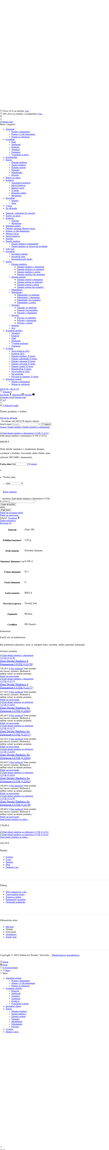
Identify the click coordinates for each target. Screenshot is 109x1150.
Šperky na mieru (13, 177)
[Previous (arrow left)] (1, 1149)
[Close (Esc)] (1, 1146)
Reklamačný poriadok (15, 899)
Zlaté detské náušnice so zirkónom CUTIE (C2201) (15, 779)
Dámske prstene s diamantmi (30, 279)
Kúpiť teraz (5, 510)
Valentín (15, 221)
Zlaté (13, 142)
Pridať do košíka (8, 504)
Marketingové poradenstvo (65, 955)
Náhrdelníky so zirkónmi (28, 295)
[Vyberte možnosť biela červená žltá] (14, 483)
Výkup (9, 206)
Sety (13, 328)
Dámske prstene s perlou (28, 284)
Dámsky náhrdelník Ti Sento (24, 359)
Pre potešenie (17, 374)
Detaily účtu (11, 937)
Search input (5, 424)
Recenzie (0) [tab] (5, 523)
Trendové (15, 149)
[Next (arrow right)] (4, 1149)
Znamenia (15, 152)
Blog (8, 864)
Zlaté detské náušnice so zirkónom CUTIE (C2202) (15, 709)
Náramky (15, 170)
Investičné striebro (19, 254)
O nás (8, 859)
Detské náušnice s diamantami (24, 244)
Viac (27, 111)
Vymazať (33, 464)
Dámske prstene (18, 167)
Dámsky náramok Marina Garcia (20, 228)
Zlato (13, 203)
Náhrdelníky (17, 172)
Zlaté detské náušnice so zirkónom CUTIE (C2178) (15, 803)
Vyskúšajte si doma (20, 155)
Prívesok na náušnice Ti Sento (24, 376)
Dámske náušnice (19, 162)
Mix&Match (16, 290)
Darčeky (9, 238)
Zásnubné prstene (13, 379)
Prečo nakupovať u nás (16, 892)
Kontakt (9, 857)
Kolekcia (15, 1001)
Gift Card (10, 249)
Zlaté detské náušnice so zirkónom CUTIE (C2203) (15, 756)
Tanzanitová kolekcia (20, 183)
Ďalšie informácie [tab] (8, 520)
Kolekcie (10, 180)
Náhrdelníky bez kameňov (29, 300)
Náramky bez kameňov (27, 310)
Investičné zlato (18, 256)
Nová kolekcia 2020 (20, 371)
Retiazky (15, 325)
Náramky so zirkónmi (26, 307)
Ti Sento (15, 190)
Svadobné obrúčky (14, 330)
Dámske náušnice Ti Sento (23, 356)
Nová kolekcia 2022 (20, 351)
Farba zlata (5, 464)
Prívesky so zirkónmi (26, 318)
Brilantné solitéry (19, 193)
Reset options (10, 491)
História (9, 862)
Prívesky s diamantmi (26, 320)
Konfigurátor (11, 157)
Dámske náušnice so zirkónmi (30, 269)
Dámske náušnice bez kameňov (31, 274)
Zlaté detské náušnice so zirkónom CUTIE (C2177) (15, 733)
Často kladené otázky (15, 894)
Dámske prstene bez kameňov (30, 287)
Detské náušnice (18, 165)
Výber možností (16, 668)
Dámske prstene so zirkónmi (29, 282)
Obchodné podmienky (16, 902)
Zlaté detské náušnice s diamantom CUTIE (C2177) (16, 686)
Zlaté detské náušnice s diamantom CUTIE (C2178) (16, 662)
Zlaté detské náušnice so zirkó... (14, 819)
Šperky (9, 160)
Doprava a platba (13, 897)
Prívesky (15, 175)
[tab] (54, 520)
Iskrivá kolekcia (18, 185)
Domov (3, 427)
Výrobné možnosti (19, 343)
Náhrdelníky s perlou (26, 302)
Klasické (15, 147)
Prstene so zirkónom (20, 137)
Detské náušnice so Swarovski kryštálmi (29, 246)
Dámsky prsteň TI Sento (22, 366)
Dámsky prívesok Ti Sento (23, 364)
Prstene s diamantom (20, 132)
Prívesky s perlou (25, 323)
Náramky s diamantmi (27, 313)
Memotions (16, 195)
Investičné (10, 198)
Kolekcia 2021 (18, 353)
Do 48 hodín (11, 208)
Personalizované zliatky (22, 259)
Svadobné (10, 139)
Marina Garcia (17, 188)
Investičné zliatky (13, 1006)
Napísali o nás (12, 867)
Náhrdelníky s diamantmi (28, 297)
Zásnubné (10, 129)
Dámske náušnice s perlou (28, 272)
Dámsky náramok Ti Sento (23, 361)
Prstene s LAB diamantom (23, 134)
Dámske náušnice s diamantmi (30, 267)
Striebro (14, 200)
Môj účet (10, 927)
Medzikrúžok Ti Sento (21, 369)
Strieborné (16, 144)
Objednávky (11, 934)
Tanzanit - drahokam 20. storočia (20, 213)
